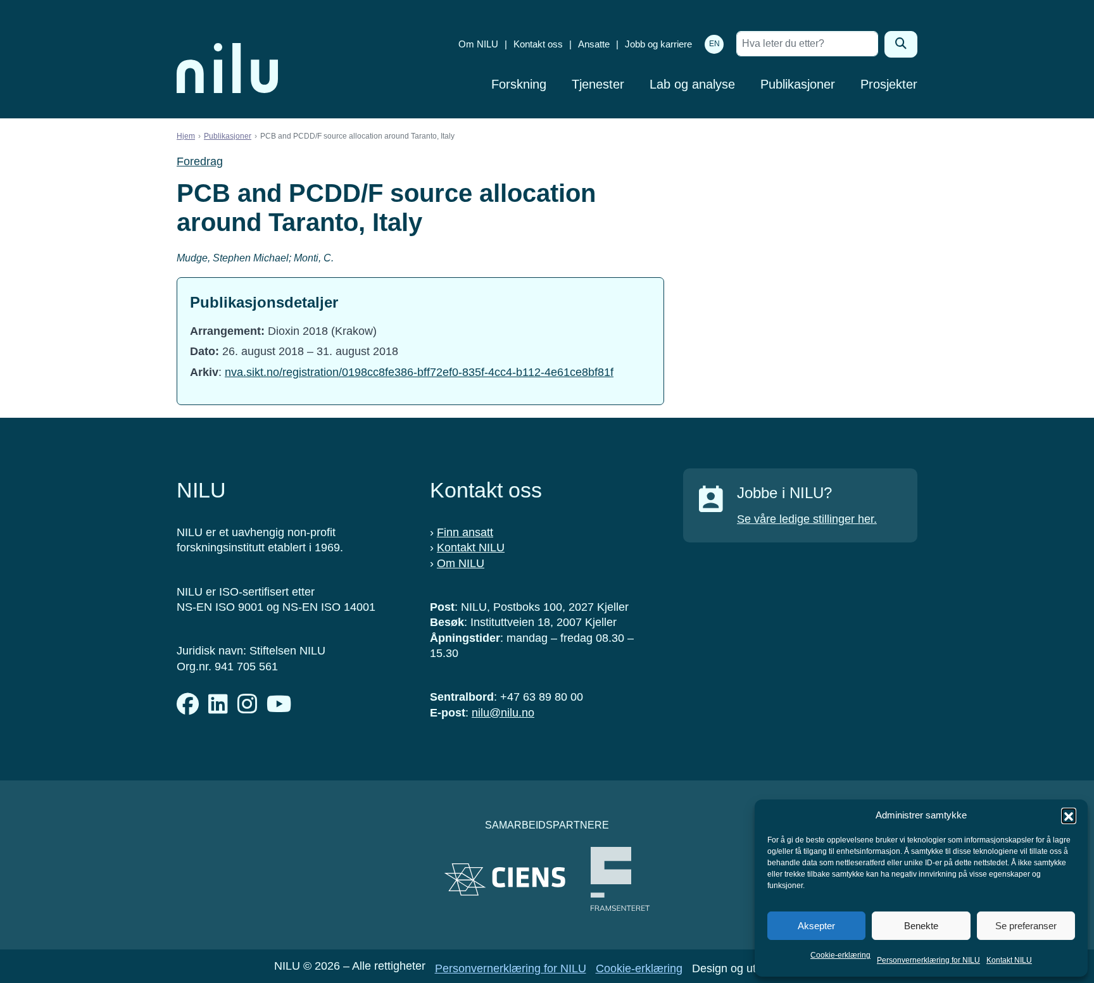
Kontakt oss (538, 44)
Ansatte (594, 44)
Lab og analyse (692, 84)
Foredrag (200, 161)
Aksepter (816, 925)
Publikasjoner (797, 84)
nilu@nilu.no (503, 712)
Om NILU (478, 44)
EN (714, 43)
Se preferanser (1026, 925)
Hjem (186, 136)
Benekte (921, 925)
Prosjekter (888, 84)
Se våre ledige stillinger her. (807, 519)
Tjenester (598, 84)
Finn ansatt (465, 532)
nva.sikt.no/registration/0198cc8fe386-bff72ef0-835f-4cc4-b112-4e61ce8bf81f (419, 372)
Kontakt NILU (1009, 960)
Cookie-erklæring (840, 955)
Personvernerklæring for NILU (928, 960)
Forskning (518, 84)
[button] (1068, 815)
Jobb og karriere (658, 44)
